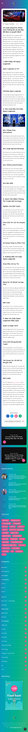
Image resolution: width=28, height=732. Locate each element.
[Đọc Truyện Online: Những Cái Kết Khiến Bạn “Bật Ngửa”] (4, 492)
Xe (12, 551)
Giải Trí (5, 529)
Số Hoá (22, 539)
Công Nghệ (17, 523)
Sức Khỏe (5, 542)
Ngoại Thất (14, 532)
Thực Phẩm (15, 548)
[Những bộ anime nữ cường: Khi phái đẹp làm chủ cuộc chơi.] (4, 484)
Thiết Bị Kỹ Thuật (16, 542)
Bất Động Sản (15, 520)
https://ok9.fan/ (16, 382)
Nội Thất (5, 539)
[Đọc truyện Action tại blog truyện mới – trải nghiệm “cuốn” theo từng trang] (4, 506)
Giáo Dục (20, 526)
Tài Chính (5, 551)
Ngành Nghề (6, 536)
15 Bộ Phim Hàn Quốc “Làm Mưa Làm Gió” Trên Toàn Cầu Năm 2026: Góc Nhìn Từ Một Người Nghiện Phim (17, 477)
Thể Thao (22, 545)
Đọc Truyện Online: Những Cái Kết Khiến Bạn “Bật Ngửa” (17, 492)
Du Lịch (5, 526)
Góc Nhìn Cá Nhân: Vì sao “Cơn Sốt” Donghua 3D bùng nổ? (17, 499)
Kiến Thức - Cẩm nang (16, 529)
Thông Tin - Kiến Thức (9, 545)
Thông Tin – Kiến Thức (7, 653)
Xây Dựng (19, 551)
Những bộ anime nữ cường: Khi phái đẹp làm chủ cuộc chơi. (17, 484)
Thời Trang (6, 548)
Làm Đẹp (5, 532)
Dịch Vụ (12, 526)
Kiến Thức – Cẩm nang (8, 601)
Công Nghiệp (6, 523)
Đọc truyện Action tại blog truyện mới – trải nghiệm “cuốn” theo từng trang (17, 507)
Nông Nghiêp (17, 536)
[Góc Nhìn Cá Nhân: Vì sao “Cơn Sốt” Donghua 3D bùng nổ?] (4, 499)
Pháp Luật (14, 539)
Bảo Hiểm (5, 520)
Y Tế (4, 554)
